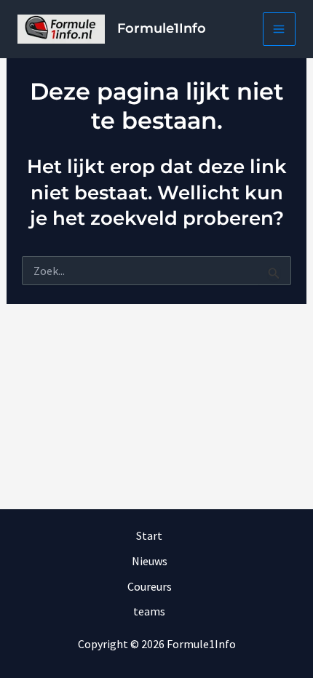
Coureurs (149, 586)
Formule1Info (161, 28)
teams (149, 611)
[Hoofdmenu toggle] (279, 29)
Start (149, 535)
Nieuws (149, 561)
